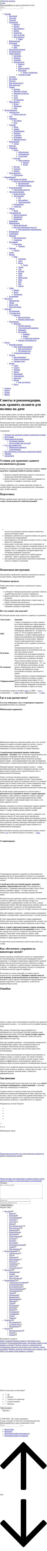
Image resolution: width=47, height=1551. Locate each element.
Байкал (16, 290)
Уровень (21, 246)
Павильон (17, 106)
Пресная (12, 248)
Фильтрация (14, 322)
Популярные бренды (22, 190)
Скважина (13, 148)
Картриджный (23, 68)
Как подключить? (25, 349)
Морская (12, 236)
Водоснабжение (11, 110)
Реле (15, 123)
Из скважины (14, 311)
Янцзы (21, 286)
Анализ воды (14, 112)
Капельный (18, 374)
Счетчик (12, 125)
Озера (11, 288)
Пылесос (17, 58)
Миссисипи (22, 278)
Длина (25, 265)
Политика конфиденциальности (17, 1434)
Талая (11, 252)
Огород (17, 368)
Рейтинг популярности (27, 340)
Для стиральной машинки (28, 328)
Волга (20, 263)
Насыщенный (23, 183)
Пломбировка (19, 131)
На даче (17, 167)
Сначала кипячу (13, 1402)
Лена (20, 275)
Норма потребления (21, 359)
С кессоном (22, 156)
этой (16, 693)
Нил (20, 282)
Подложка (13, 79)
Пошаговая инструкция (14, 439)
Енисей (21, 271)
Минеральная (14, 223)
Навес (20, 39)
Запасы (16, 250)
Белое (16, 292)
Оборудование (14, 54)
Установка (18, 137)
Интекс (16, 26)
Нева (20, 280)
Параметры (18, 217)
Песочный (22, 70)
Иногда (10, 1397)
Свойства (17, 206)
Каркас (16, 31)
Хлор (16, 98)
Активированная (15, 1285)
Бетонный (13, 16)
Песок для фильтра (30, 72)
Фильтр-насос (19, 62)
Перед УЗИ (13, 305)
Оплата (12, 355)
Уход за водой (19, 35)
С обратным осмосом (31, 338)
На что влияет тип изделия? (20, 443)
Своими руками (24, 75)
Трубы (16, 144)
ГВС (11, 116)
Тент (15, 108)
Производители (20, 139)
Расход (7, 342)
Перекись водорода (21, 93)
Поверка (17, 133)
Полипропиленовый (17, 49)
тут (39, 691)
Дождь (11, 209)
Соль (16, 96)
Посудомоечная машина (23, 347)
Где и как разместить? (13, 445)
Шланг (16, 380)
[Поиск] (22, 1425)
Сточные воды (15, 313)
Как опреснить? (20, 238)
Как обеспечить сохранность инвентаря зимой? (23, 452)
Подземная (13, 242)
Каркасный (13, 22)
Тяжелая (12, 1318)
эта (41, 942)
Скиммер (17, 60)
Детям (11, 303)
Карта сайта (9, 1429)
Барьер (25, 336)
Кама (20, 273)
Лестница (17, 56)
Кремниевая (14, 232)
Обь (19, 284)
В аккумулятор (19, 194)
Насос (16, 384)
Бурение (17, 158)
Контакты (8, 1431)
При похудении (15, 307)
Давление (13, 119)
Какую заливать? (20, 215)
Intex (15, 47)
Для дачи (12, 18)
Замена (16, 129)
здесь (26, 691)
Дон (19, 269)
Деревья (17, 370)
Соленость (18, 240)
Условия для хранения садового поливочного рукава (25, 435)
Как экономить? (20, 357)
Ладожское (18, 294)
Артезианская (23, 154)
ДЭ (19, 198)
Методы (17, 315)
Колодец (12, 146)
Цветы (16, 372)
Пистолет (17, 378)
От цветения (19, 100)
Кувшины (22, 330)
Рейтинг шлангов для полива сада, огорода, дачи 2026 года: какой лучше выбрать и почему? (23, 1350)
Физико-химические (26, 319)
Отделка (12, 77)
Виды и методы (20, 114)
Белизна (17, 89)
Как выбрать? (19, 29)
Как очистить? (14, 85)
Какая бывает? (10, 177)
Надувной (13, 43)
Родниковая (13, 296)
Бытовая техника (15, 345)
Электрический (24, 202)
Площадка (18, 33)
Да (8, 1395)
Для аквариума (15, 213)
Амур (20, 261)
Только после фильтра (15, 1399)
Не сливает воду (24, 351)
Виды (16, 127)
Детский (12, 20)
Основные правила (16, 441)
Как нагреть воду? (16, 83)
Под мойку (22, 332)
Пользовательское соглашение (16, 1436)
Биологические (24, 317)
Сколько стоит (19, 361)
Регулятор (17, 121)
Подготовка (9, 437)
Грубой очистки (24, 326)
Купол (16, 104)
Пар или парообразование (24, 181)
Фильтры (17, 324)
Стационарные (15, 449)
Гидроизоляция (15, 52)
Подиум (12, 81)
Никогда (10, 1404)
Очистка (17, 169)
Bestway (17, 24)
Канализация (14, 142)
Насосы (26, 162)
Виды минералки (20, 225)
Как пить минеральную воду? (25, 227)
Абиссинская (23, 152)
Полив (11, 363)
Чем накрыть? (19, 37)
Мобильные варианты (17, 447)
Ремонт (16, 171)
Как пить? (8, 299)
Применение (19, 204)
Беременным (14, 301)
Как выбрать (23, 200)
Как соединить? (24, 382)
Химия (11, 87)
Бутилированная (15, 188)
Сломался (17, 135)
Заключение (9, 456)
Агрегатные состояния (18, 179)
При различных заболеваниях (29, 229)
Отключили (18, 175)
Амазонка (22, 259)
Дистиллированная (16, 192)
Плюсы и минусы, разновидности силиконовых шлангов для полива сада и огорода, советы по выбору (22, 1347)
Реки (15, 257)
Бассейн (8, 14)
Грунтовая (18, 244)
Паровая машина (24, 185)
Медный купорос (20, 91)
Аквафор (26, 334)
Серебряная (13, 234)
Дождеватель (19, 376)
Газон (16, 365)
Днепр (20, 267)
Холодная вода (15, 173)
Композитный (14, 41)
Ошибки (8, 454)
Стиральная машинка (22, 353)
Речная (11, 255)
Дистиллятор (19, 196)
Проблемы (18, 219)
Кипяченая (13, 221)
